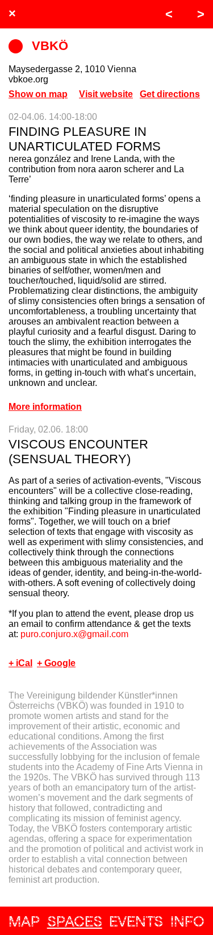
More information (45, 407)
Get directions (170, 94)
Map (24, 921)
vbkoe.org (28, 79)
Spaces (74, 921)
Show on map (38, 94)
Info (187, 921)
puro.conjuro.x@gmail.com (74, 634)
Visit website (106, 94)
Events (136, 921)
